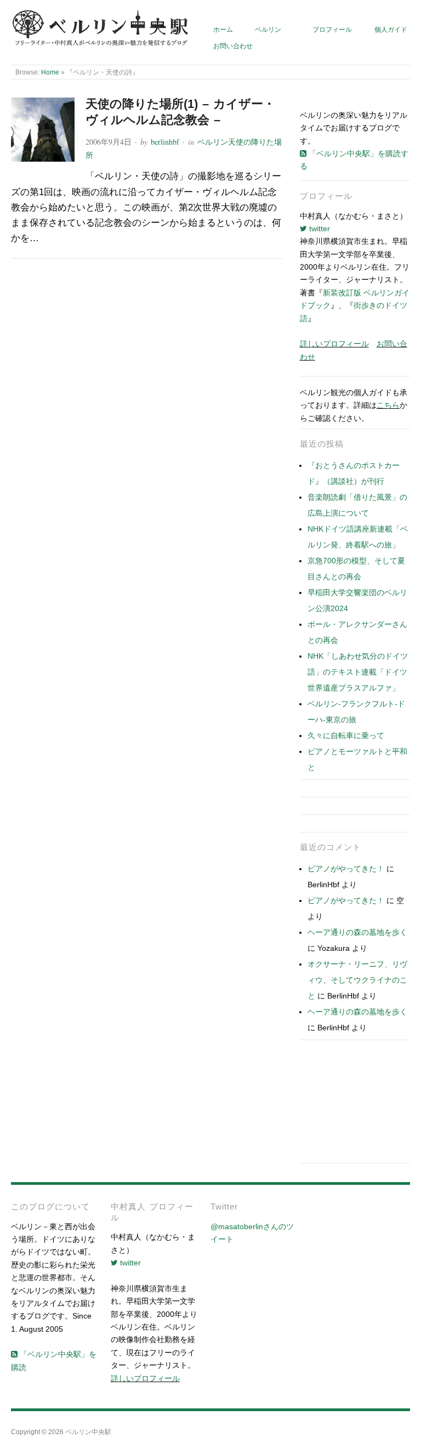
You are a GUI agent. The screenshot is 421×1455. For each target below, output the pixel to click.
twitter (318, 228)
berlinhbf (165, 141)
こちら (388, 405)
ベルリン (268, 29)
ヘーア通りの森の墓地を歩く (357, 932)
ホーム (223, 29)
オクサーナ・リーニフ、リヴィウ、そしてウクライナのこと (357, 980)
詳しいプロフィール (334, 343)
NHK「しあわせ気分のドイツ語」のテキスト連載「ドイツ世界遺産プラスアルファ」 (358, 672)
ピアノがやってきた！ (346, 868)
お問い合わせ (233, 45)
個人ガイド (390, 29)
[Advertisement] (355, 1104)
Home (50, 72)
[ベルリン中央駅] (101, 28)
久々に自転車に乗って (346, 735)
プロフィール (332, 29)
